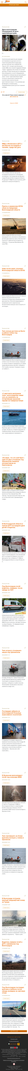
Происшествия (5, 141)
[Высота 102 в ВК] (11, 1047)
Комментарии (21, 92)
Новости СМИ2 (14, 103)
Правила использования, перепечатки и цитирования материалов (13, 1061)
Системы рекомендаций (14, 1041)
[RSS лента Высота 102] (17, 1047)
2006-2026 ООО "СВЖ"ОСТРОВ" (14, 1037)
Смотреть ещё (14, 1031)
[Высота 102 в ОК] (13, 1047)
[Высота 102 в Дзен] (15, 1047)
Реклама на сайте (14, 1039)
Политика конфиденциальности (13, 1058)
